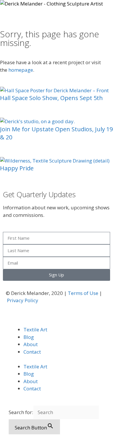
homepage (20, 70)
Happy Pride (17, 168)
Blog (28, 337)
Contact (32, 351)
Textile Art (35, 329)
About (30, 344)
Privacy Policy (22, 300)
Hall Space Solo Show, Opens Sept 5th (51, 98)
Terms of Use (83, 293)
